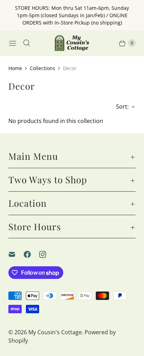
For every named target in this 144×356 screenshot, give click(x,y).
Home (15, 68)
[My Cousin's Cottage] (72, 43)
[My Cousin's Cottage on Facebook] (31, 254)
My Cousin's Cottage (55, 332)
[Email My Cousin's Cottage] (16, 254)
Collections (42, 68)
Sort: (120, 106)
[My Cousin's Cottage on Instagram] (47, 254)
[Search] (27, 43)
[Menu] (13, 43)
